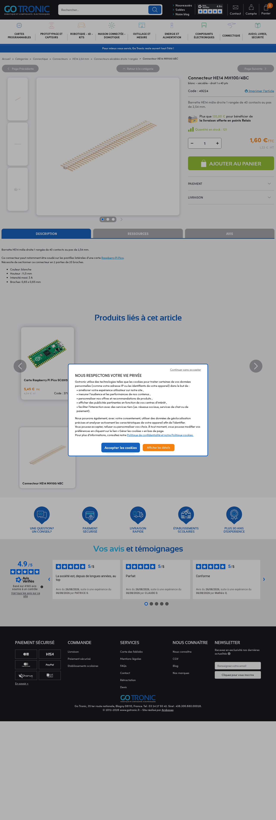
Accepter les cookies (121, 447)
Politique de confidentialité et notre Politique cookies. (160, 435)
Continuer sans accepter (185, 369)
